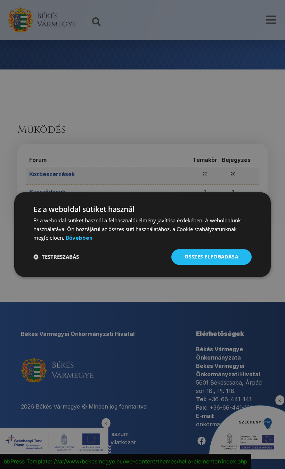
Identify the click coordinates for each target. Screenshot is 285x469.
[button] (56, 257)
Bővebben (79, 237)
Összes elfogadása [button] (211, 256)
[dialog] (142, 234)
